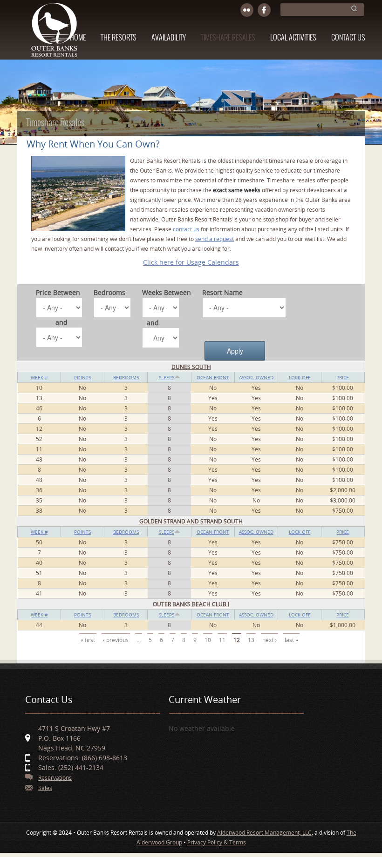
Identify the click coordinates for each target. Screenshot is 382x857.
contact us (186, 229)
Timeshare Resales (228, 38)
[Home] (54, 34)
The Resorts (118, 38)
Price (342, 377)
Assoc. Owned (256, 377)
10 (208, 640)
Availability (168, 38)
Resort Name (222, 292)
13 (251, 640)
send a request (214, 239)
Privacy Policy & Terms (216, 842)
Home (78, 38)
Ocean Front (213, 377)
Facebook (264, 10)
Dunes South (191, 367)
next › (269, 640)
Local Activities (293, 38)
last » (291, 640)
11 (222, 640)
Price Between (58, 292)
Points (82, 377)
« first (88, 640)
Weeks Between (166, 292)
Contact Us (348, 38)
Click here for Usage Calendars (191, 262)
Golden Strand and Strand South (191, 521)
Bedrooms (109, 292)
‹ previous (116, 640)
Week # (39, 377)
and (61, 322)
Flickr (247, 10)
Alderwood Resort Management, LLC (264, 833)
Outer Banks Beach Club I (191, 604)
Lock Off (299, 377)
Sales (45, 788)
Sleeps (166, 377)
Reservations (55, 778)
